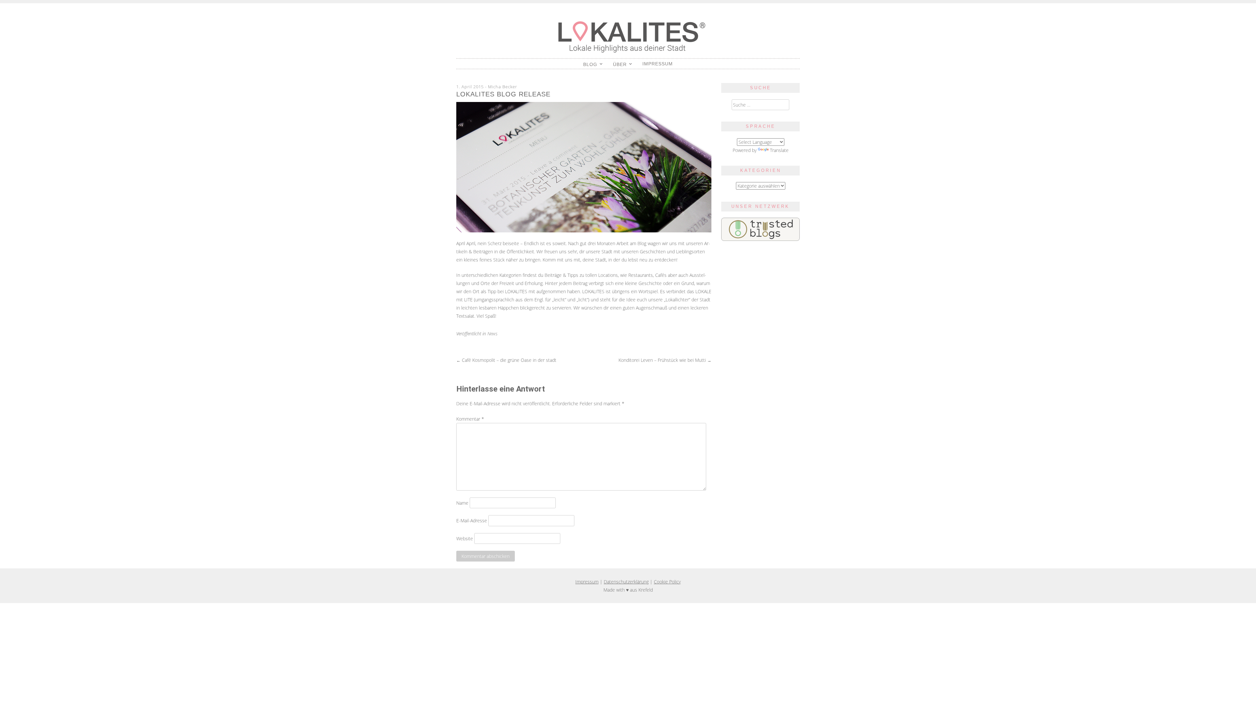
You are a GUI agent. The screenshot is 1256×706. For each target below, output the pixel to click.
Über (620, 64)
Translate (779, 150)
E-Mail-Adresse (471, 520)
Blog (590, 64)
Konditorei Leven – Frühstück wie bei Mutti (665, 360)
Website (464, 538)
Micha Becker (502, 87)
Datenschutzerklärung (626, 582)
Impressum (657, 63)
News (492, 333)
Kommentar (470, 419)
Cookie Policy (667, 582)
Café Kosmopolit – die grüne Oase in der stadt (506, 360)
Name (462, 503)
